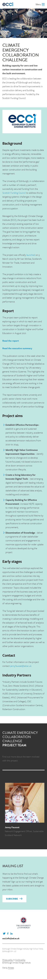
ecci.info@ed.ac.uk (10, 938)
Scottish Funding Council (14, 192)
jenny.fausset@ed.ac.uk (20, 666)
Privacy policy (8, 959)
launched (30, 254)
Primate (11, 967)
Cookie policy (20, 959)
